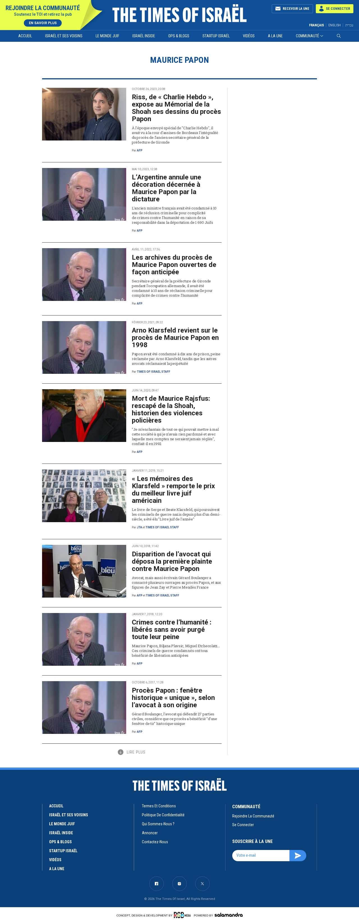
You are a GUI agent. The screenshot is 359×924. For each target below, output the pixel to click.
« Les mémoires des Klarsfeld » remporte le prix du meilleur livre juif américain (173, 489)
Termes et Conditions (159, 806)
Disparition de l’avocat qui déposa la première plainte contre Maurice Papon (172, 561)
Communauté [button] (307, 36)
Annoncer (150, 833)
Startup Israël (216, 36)
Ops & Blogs (178, 36)
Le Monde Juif (107, 36)
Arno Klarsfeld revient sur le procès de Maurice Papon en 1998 (175, 337)
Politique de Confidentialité (163, 815)
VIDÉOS (55, 860)
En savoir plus (43, 23)
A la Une (275, 36)
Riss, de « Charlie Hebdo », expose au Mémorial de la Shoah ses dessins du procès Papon (176, 108)
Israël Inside (143, 36)
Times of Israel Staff (153, 371)
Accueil (25, 36)
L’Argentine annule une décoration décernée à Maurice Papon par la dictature (166, 188)
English (334, 25)
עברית (349, 25)
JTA (139, 527)
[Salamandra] (229, 915)
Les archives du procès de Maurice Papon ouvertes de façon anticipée (174, 265)
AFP (139, 150)
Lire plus (136, 752)
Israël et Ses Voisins (63, 36)
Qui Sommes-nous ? (158, 824)
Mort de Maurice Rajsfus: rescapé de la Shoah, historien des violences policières (171, 409)
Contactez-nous (155, 842)
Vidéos (249, 36)
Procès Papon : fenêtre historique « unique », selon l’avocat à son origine (173, 697)
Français (316, 25)
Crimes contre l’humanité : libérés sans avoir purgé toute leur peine (171, 629)
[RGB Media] (183, 915)
